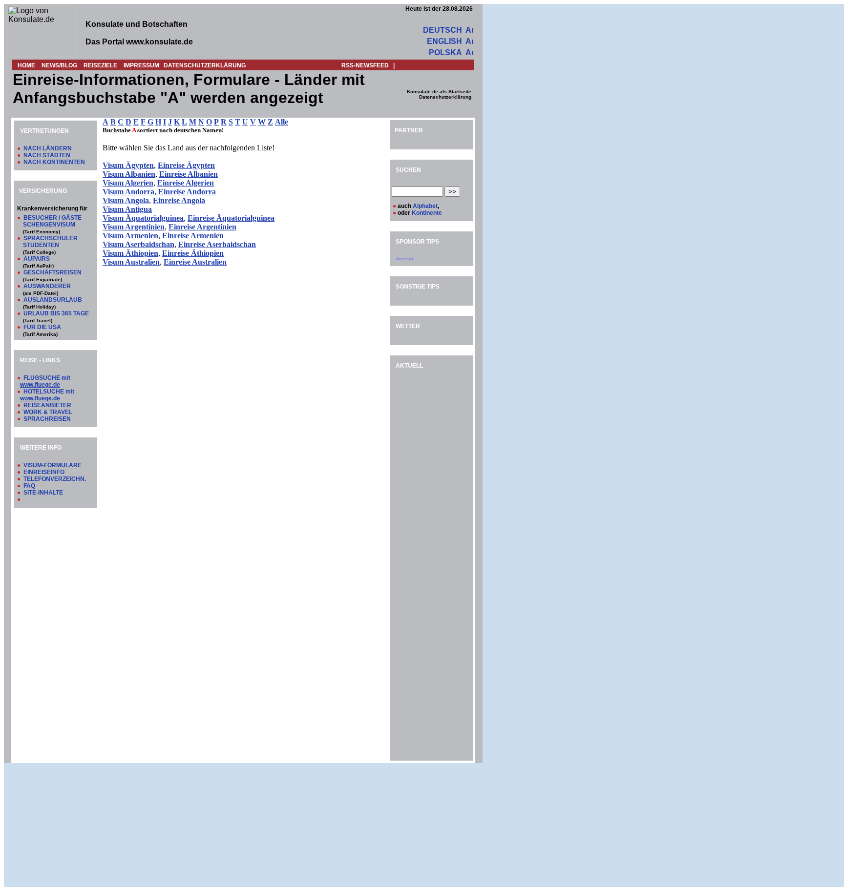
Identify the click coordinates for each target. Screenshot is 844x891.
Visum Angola (126, 200)
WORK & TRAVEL (47, 412)
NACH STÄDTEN (46, 155)
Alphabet (425, 206)
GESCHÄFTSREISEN (52, 272)
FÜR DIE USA (42, 327)
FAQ (29, 485)
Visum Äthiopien (130, 253)
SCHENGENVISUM (49, 224)
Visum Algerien (128, 183)
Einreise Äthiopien (193, 253)
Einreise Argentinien (202, 227)
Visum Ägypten (128, 165)
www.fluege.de (40, 384)
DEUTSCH (442, 30)
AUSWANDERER (47, 286)
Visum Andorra (128, 191)
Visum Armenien (130, 235)
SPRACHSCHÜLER (50, 238)
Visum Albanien (129, 174)
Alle (281, 122)
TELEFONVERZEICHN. (54, 479)
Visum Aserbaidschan (138, 244)
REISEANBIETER (47, 405)
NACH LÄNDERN (47, 148)
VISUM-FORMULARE (52, 465)
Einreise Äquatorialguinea (231, 218)
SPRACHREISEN (47, 418)
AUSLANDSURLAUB (52, 299)
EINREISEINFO (43, 472)
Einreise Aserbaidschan (217, 244)
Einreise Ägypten (186, 165)
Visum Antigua (127, 209)
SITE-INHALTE (43, 492)
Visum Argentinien (134, 227)
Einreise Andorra (187, 191)
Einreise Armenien (193, 235)
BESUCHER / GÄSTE (52, 217)
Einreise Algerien (185, 183)
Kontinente (427, 212)
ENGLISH (444, 41)
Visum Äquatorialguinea (143, 218)
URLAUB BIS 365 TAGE (56, 313)
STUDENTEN (41, 245)
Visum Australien (131, 262)
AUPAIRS (36, 258)
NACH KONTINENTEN (54, 162)
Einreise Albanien (188, 174)
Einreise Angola (179, 200)
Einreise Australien (195, 262)
